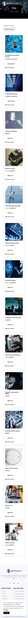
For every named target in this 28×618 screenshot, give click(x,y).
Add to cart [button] (10, 138)
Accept (6, 613)
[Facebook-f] (9, 583)
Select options (11, 63)
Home (11, 11)
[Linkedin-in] (18, 583)
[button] (9, 68)
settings (5, 610)
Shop (17, 11)
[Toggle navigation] (25, 3)
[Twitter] (14, 583)
